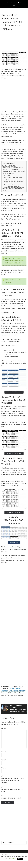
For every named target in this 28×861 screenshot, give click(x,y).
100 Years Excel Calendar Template (13, 281)
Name (3, 752)
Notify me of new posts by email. (11, 798)
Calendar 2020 (14, 542)
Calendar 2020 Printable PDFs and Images (12, 189)
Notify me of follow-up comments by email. (12, 790)
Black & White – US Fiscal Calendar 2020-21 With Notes (15, 182)
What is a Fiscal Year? (9, 165)
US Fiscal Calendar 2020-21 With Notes (14, 178)
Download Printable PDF (14, 392)
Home (12, 688)
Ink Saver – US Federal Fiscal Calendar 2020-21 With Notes (13, 185)
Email (3, 760)
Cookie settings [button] (12, 858)
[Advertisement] (14, 40)
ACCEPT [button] (20, 858)
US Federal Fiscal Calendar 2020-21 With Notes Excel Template (13, 168)
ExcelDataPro (14, 2)
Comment (4, 728)
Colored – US (9, 175)
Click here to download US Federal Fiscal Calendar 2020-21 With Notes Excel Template (15, 261)
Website (3, 768)
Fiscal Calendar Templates (15, 686)
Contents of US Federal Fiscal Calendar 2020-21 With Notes (14, 172)
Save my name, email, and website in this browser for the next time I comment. (12, 780)
